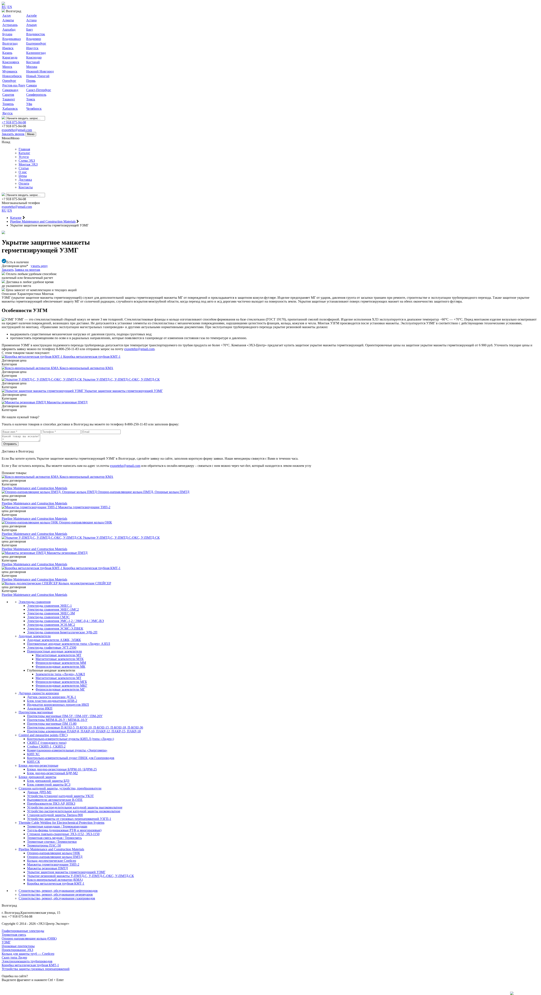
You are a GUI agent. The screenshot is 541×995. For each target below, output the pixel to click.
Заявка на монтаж (27, 269)
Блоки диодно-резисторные (38, 765)
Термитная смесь (14, 934)
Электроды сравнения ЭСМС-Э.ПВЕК (55, 628)
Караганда (9, 57)
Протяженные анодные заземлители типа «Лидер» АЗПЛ (68, 644)
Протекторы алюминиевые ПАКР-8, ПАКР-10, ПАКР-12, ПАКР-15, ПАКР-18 (84, 731)
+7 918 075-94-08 (14, 122)
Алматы (8, 20)
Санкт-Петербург (38, 90)
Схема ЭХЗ (27, 160)
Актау (6, 15)
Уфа (29, 104)
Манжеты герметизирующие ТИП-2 (53, 864)
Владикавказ (11, 39)
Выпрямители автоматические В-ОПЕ (55, 800)
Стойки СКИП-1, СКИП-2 (46, 746)
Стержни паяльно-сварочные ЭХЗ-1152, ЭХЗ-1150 (63, 834)
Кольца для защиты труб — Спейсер (28, 953)
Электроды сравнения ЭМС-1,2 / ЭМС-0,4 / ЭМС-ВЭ (65, 621)
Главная (24, 149)
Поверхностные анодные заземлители (54, 651)
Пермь (31, 80)
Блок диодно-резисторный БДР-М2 (52, 773)
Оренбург (9, 80)
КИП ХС (33, 754)
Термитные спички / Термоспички (52, 841)
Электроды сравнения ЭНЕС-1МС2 (53, 609)
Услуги (24, 157)
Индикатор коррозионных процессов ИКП (58, 704)
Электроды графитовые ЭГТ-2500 (51, 647)
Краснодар (34, 57)
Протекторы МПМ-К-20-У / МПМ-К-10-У (57, 720)
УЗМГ (6, 942)
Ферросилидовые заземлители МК (60, 666)
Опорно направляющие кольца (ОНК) (29, 938)
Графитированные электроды (23, 931)
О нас (23, 172)
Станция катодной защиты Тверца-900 (55, 815)
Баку (29, 29)
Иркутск (32, 48)
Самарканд (10, 90)
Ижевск (8, 48)
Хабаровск (10, 108)
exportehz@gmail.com (17, 130)
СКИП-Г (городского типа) (46, 742)
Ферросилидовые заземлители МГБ (61, 682)
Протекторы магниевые (36, 712)
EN (9, 7)
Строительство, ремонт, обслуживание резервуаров (56, 894)
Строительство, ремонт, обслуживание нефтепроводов (58, 890)
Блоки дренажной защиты (37, 777)
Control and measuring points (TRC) (43, 735)
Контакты (26, 187)
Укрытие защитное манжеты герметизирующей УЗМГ (66, 872)
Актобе (31, 15)
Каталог (24, 153)
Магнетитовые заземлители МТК (60, 659)
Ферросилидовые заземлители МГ (60, 689)
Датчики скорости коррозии (39, 693)
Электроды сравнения (35, 602)
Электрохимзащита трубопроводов (27, 961)
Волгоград (10, 43)
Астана (31, 20)
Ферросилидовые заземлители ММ (61, 663)
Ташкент (8, 99)
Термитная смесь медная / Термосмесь (54, 838)
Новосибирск (12, 76)
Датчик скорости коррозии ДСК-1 (51, 697)
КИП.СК (33, 761)
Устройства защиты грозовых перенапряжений (36, 969)
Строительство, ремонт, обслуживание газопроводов (57, 898)
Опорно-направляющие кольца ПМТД (54, 857)
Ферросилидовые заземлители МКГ (61, 685)
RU (4, 7)
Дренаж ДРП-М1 (39, 792)
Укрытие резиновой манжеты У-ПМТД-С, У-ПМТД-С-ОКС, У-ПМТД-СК (80, 876)
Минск (7, 67)
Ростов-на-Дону (13, 85)
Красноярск (10, 62)
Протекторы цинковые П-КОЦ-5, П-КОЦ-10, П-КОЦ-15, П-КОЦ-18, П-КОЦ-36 (85, 727)
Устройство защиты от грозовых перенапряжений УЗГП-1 (69, 819)
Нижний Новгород (40, 71)
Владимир (33, 39)
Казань (7, 53)
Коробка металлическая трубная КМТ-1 (55, 883)
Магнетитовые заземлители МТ (58, 655)
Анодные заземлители (35, 636)
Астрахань (10, 25)
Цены (23, 176)
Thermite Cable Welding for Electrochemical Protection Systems (61, 822)
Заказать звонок (13, 134)
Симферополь (36, 94)
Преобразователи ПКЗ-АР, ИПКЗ (51, 803)
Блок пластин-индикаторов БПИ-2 (52, 701)
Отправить (10, 443)
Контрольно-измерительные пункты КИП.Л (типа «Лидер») (70, 739)
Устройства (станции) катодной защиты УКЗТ (60, 796)
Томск (30, 99)
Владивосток (35, 34)
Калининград (36, 53)
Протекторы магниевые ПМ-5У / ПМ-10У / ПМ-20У (64, 716)
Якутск (7, 113)
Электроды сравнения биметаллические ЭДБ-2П (62, 632)
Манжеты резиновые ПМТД (47, 868)
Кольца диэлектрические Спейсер (51, 860)
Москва (31, 67)
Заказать (8, 269)
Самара (31, 85)
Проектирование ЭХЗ (17, 950)
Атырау (31, 25)
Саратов (8, 94)
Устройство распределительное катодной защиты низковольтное (73, 811)
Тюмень (8, 104)
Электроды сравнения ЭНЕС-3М (51, 613)
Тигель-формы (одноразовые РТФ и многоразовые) (64, 830)
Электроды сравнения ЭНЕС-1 (49, 605)
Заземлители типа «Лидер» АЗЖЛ (60, 674)
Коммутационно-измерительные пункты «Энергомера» (67, 750)
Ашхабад (8, 29)
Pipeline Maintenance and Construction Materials (34, 488)
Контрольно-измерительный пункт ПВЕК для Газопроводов (70, 758)
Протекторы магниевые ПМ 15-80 (52, 723)
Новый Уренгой (37, 76)
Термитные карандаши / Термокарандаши (57, 826)
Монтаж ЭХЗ (28, 164)
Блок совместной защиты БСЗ (48, 784)
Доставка (25, 179)
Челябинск (34, 108)
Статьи (24, 168)
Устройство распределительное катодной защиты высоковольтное (74, 807)
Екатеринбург (36, 43)
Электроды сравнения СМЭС (48, 617)
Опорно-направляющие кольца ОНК (53, 853)
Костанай (33, 62)
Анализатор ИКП (39, 708)
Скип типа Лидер (14, 957)
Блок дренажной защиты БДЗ (48, 781)
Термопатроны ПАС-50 (44, 845)
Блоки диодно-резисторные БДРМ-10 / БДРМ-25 (62, 769)
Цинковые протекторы (18, 946)
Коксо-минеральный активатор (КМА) (55, 879)
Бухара (7, 34)
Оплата (24, 183)
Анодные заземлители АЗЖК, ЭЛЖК (54, 640)
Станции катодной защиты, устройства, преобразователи (60, 788)
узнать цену (39, 266)
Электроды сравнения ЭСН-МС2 (51, 624)
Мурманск (9, 71)
